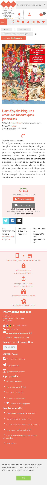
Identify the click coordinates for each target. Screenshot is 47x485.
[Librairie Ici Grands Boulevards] (8, 8)
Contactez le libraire (15, 392)
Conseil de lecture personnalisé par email (23, 424)
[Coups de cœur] (18, 22)
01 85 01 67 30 (10, 329)
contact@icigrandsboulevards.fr (17, 333)
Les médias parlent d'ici (16, 387)
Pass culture (11, 443)
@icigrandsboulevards (15, 359)
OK (23, 478)
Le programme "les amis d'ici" (19, 430)
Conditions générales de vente (19, 419)
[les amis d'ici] (38, 23)
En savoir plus (7, 14)
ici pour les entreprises (16, 398)
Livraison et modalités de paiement (21, 413)
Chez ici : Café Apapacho (20, 403)
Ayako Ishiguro (17, 123)
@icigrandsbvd (13, 365)
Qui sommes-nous (14, 381)
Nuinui (13, 126)
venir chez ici (18, 17)
